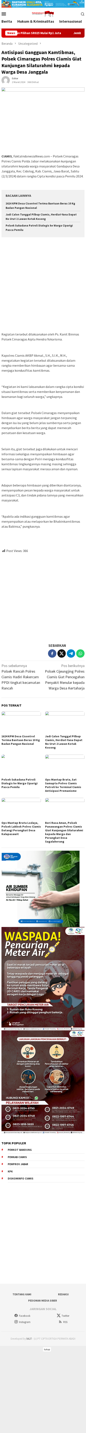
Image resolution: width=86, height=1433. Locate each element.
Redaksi (63, 1294)
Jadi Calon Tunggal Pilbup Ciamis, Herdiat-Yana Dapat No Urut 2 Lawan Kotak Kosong (63, 741)
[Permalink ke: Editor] (5, 79)
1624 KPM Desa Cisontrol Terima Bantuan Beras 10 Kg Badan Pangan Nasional (20, 740)
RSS (65, 1322)
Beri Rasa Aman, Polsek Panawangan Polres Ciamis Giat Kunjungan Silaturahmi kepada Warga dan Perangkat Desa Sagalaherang (64, 832)
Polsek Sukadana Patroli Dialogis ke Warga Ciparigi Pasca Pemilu (19, 783)
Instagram (24, 1322)
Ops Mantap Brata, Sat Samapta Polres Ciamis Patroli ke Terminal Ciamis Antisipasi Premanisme (63, 785)
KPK (10, 1171)
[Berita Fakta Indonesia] (43, 13)
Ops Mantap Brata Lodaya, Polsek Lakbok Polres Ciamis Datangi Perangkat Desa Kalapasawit (21, 828)
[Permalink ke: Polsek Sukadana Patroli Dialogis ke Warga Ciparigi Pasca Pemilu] (21, 766)
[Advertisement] (43, 285)
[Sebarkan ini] (52, 653)
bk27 (29, 1338)
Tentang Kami (22, 1294)
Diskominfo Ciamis (20, 1178)
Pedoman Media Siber (42, 1300)
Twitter (65, 1316)
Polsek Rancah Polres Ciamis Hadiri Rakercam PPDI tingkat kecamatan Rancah (20, 677)
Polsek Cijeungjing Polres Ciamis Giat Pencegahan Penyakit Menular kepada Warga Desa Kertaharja (65, 677)
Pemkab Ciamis (17, 1157)
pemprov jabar (18, 1164)
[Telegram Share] (71, 653)
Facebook (24, 1316)
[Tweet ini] (61, 653)
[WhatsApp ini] (80, 653)
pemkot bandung (20, 1150)
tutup (47, 1349)
